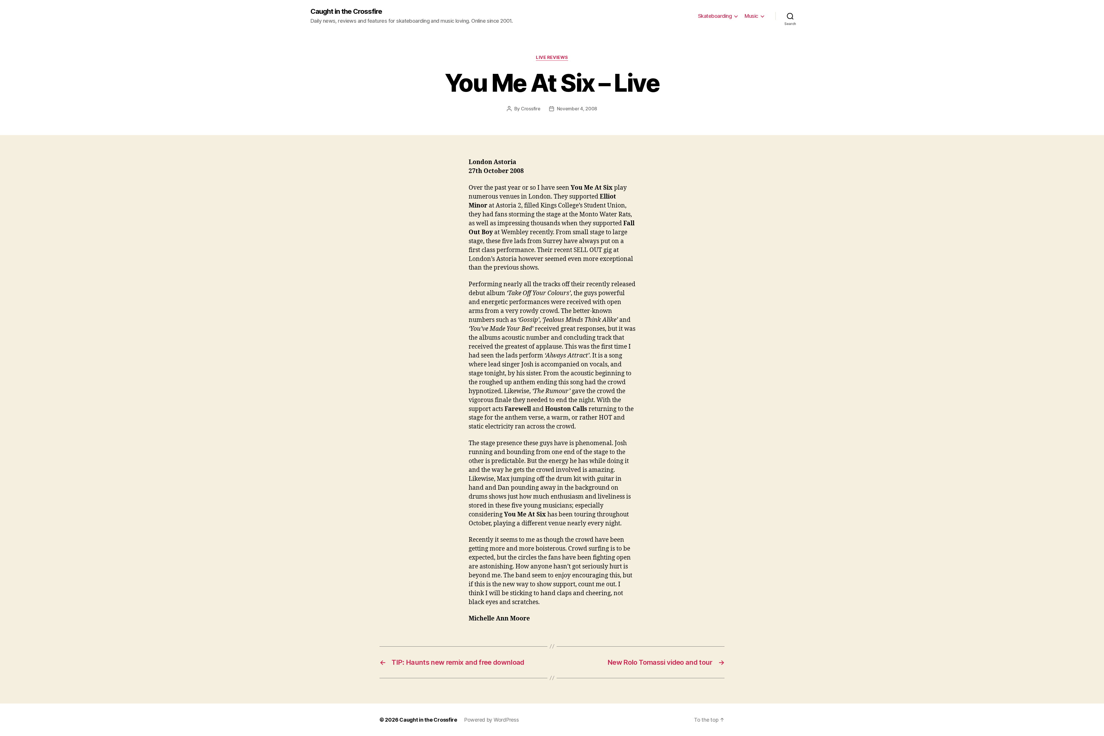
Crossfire (530, 109)
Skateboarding (715, 16)
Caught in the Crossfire (346, 11)
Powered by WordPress (491, 720)
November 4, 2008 (577, 109)
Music (751, 16)
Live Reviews (552, 57)
